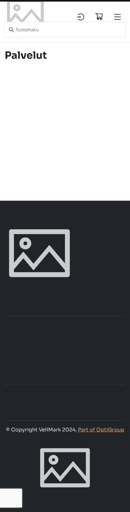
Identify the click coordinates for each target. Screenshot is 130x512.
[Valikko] (117, 17)
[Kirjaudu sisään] (80, 17)
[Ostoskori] (99, 16)
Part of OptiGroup (101, 429)
